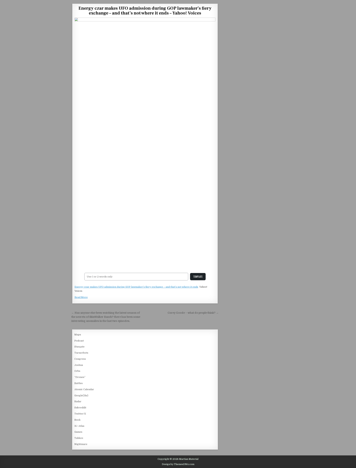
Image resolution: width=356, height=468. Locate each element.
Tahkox (78, 438)
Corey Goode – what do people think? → (193, 312)
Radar (77, 401)
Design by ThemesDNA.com (178, 464)
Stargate (79, 346)
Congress (80, 359)
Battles (78, 383)
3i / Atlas (79, 426)
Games (78, 431)
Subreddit (80, 407)
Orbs (77, 371)
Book (77, 419)
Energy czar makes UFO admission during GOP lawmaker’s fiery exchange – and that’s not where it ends (136, 286)
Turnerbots (81, 352)
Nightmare (80, 444)
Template (197, 276)
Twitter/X (80, 413)
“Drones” (79, 377)
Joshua (78, 365)
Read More (81, 297)
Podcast (79, 340)
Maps (77, 334)
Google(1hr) (81, 395)
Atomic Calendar (84, 389)
